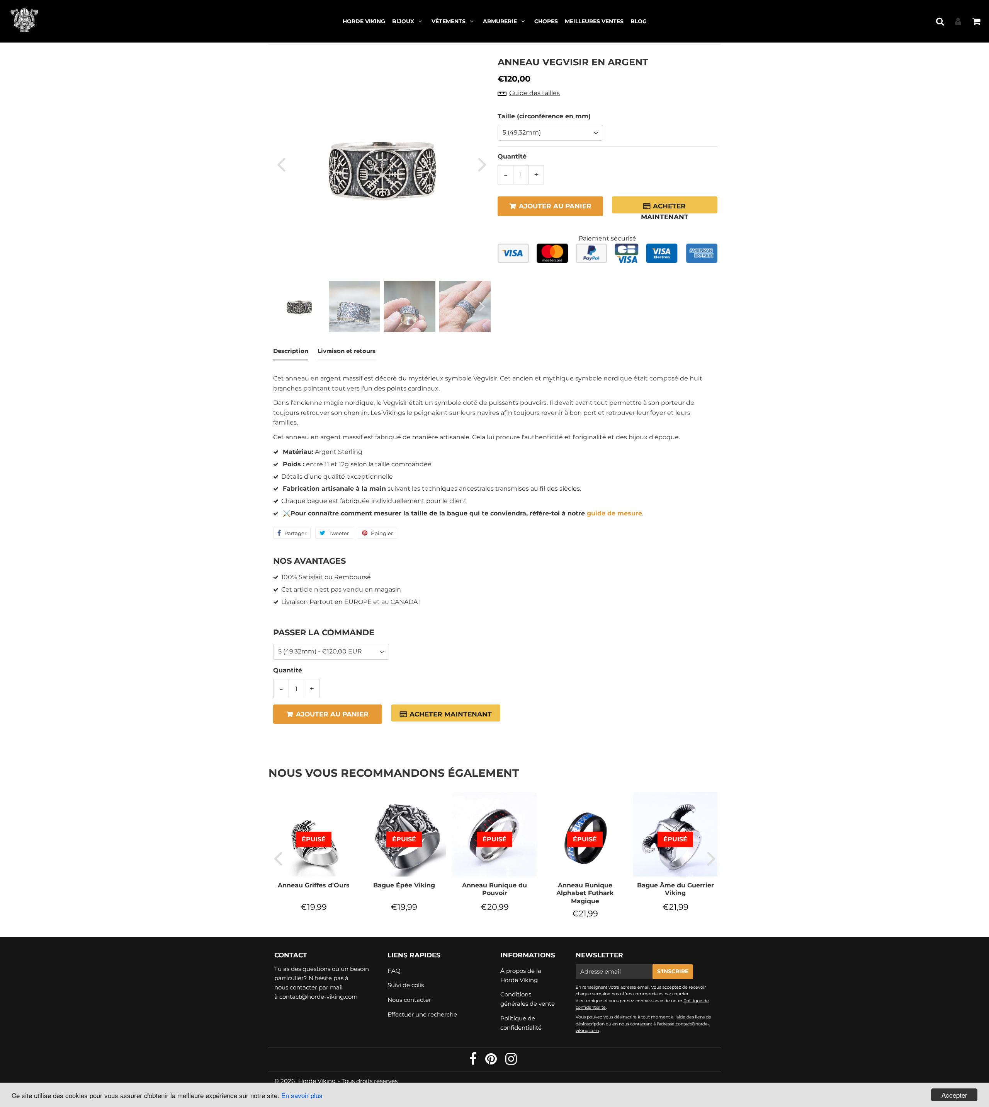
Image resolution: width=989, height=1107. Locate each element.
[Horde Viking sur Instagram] (511, 1061)
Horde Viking (364, 21)
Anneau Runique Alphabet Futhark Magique (584, 893)
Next (482, 164)
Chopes (546, 21)
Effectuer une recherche (422, 1014)
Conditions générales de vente (527, 999)
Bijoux (403, 21)
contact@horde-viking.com (318, 996)
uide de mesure (616, 513)
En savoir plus (302, 1095)
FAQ (394, 970)
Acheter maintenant (664, 207)
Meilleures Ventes (594, 21)
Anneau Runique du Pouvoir (494, 889)
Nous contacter (409, 999)
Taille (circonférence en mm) (544, 115)
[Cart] (976, 21)
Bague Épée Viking (404, 885)
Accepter (954, 1095)
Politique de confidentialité (521, 1023)
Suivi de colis (405, 985)
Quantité (512, 156)
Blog (638, 21)
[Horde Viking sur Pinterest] (491, 1061)
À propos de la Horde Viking (520, 975)
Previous (281, 164)
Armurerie (500, 21)
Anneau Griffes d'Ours (314, 885)
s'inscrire (672, 971)
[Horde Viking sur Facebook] (473, 1061)
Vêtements (449, 21)
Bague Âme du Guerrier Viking (675, 889)
